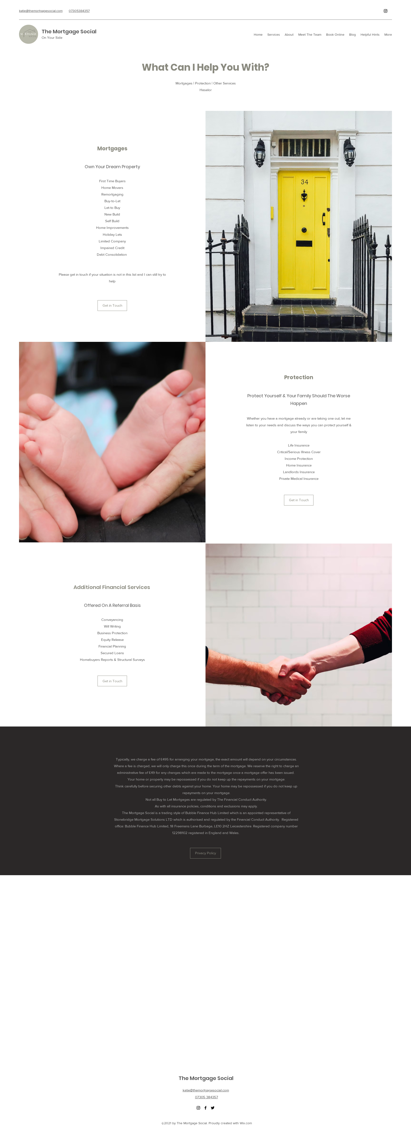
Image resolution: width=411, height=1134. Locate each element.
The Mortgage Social (69, 31)
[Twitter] (212, 1107)
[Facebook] (205, 1107)
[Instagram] (385, 11)
